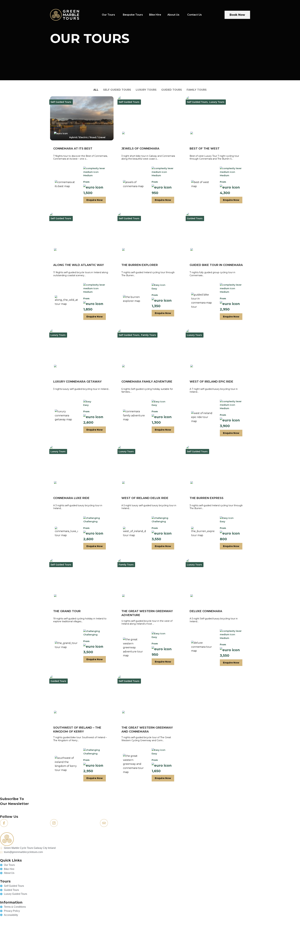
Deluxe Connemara (206, 611)
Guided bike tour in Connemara (216, 265)
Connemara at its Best (72, 148)
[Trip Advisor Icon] (104, 823)
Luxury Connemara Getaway (77, 381)
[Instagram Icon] (54, 823)
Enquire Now (94, 199)
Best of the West (205, 148)
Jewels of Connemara (140, 148)
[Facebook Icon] (4, 823)
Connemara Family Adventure (146, 381)
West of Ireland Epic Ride (211, 381)
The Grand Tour (67, 611)
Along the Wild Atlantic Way (78, 265)
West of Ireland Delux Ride (144, 498)
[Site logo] (64, 14)
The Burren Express (206, 498)
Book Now (237, 15)
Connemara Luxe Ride (71, 498)
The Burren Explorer (139, 265)
